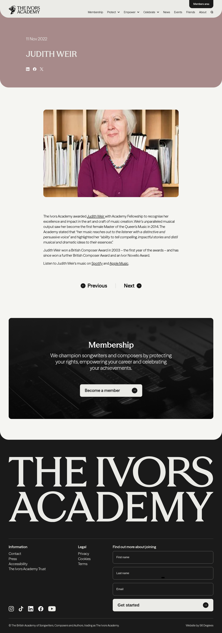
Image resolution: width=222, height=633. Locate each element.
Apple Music (119, 263)
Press (13, 559)
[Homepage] (24, 10)
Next (129, 286)
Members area (201, 4)
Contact (15, 553)
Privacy (83, 553)
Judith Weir (96, 216)
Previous (97, 286)
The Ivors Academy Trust (27, 569)
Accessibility (18, 564)
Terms (82, 564)
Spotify (97, 263)
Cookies (84, 559)
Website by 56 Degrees (199, 625)
